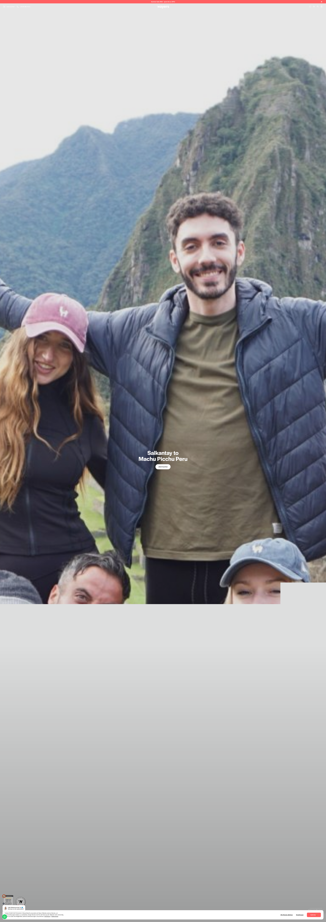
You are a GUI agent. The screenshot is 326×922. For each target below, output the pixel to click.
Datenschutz (54, 916)
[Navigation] (321, 6)
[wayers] (163, 6)
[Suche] (318, 6)
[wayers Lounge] (315, 6)
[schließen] (321, 1)
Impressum (47, 916)
